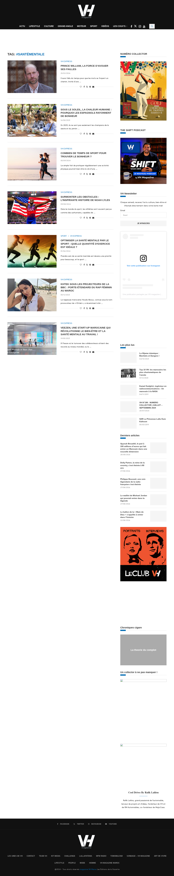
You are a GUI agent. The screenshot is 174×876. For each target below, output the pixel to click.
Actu (22, 26)
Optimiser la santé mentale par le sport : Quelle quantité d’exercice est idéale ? (85, 243)
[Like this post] (81, 87)
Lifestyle (34, 26)
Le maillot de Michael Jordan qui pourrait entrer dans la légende (133, 498)
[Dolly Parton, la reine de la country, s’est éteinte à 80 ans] (158, 466)
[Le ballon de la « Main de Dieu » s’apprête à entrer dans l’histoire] (158, 516)
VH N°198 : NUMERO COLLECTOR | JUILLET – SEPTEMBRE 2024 (150, 405)
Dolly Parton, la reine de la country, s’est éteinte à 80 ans (132, 465)
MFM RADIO (101, 856)
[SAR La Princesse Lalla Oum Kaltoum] (128, 423)
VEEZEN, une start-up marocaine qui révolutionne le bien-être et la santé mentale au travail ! (86, 331)
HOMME (92, 863)
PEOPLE (72, 863)
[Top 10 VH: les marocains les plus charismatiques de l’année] (128, 373)
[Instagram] (140, 27)
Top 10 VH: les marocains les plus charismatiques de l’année (152, 372)
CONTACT (31, 856)
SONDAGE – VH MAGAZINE (138, 856)
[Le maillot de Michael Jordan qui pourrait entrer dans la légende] (158, 499)
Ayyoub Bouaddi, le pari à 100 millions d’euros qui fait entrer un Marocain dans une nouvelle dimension (133, 448)
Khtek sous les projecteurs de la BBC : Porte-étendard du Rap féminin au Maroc (86, 287)
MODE (82, 863)
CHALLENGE (69, 856)
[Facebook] (132, 27)
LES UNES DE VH (15, 856)
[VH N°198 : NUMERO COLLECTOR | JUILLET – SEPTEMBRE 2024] (128, 406)
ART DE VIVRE (160, 856)
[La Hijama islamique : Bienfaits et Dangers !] (128, 357)
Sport (93, 26)
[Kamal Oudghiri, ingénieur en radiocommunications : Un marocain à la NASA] (128, 390)
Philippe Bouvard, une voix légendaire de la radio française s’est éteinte (132, 481)
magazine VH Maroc (88, 869)
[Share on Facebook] (84, 87)
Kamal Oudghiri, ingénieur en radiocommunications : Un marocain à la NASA (153, 388)
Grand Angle (65, 26)
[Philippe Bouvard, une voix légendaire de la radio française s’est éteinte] (158, 483)
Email (122, 210)
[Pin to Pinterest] (90, 87)
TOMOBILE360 (116, 856)
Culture (49, 26)
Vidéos (105, 26)
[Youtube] (144, 27)
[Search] (152, 26)
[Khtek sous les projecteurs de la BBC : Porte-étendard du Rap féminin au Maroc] (32, 295)
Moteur (81, 26)
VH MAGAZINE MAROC (109, 863)
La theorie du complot (143, 650)
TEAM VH (43, 856)
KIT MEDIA (55, 856)
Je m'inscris (143, 223)
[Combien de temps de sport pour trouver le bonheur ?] (32, 164)
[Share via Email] (93, 87)
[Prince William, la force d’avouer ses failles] (32, 76)
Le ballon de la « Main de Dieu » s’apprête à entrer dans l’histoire (132, 514)
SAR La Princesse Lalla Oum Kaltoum (152, 420)
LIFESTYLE (59, 863)
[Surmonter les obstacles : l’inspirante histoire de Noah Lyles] (32, 207)
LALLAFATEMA (85, 856)
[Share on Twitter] (87, 87)
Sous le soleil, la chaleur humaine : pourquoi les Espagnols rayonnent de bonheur (86, 113)
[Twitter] (135, 27)
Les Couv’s (119, 26)
